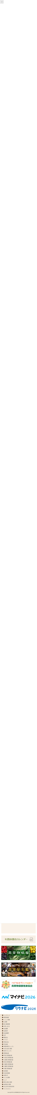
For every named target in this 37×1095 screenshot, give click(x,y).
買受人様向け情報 (8, 1082)
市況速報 (6, 1044)
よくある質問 (7, 1077)
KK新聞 (5, 1021)
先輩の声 (6, 1075)
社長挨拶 (6, 1030)
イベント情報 (7, 1019)
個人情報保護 (7, 1024)
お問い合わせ (7, 1026)
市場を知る (6, 1042)
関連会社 (6, 1037)
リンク (5, 1079)
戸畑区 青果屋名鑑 (8, 1068)
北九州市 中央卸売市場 (9, 1086)
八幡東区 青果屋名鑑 (8, 1064)
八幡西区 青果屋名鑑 (8, 1066)
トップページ (7, 1015)
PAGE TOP (34, 1060)
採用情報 (6, 1071)
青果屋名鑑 (6, 1053)
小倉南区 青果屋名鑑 (8, 1059)
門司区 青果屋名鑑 (8, 1055)
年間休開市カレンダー (9, 1046)
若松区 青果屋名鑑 (8, 1062)
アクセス (6, 1039)
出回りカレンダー (8, 1050)
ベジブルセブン (7, 1088)
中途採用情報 (7, 1073)
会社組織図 (6, 1033)
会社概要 (6, 1028)
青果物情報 (6, 1017)
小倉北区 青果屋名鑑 (8, 1057)
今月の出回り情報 (8, 1048)
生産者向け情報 (7, 1084)
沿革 (5, 1035)
